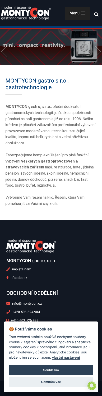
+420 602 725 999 (24, 320)
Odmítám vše (51, 382)
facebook (18, 278)
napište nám (21, 269)
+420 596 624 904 (25, 312)
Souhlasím (51, 370)
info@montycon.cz (26, 303)
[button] (77, 13)
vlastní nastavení (66, 357)
